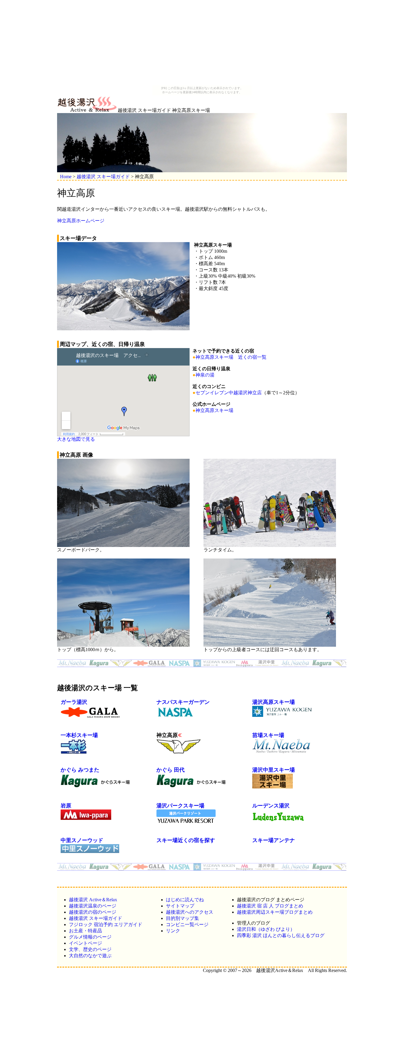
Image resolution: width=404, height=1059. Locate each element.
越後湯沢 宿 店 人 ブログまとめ (270, 905)
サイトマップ (180, 905)
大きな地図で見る (76, 439)
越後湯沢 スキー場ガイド (103, 176)
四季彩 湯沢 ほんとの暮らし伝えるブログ (280, 935)
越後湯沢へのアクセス (189, 912)
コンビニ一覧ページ (187, 924)
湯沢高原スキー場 (273, 702)
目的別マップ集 (182, 918)
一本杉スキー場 (79, 735)
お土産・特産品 (85, 930)
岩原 (66, 806)
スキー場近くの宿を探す (185, 840)
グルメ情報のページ (90, 936)
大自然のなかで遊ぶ (90, 955)
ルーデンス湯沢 (271, 806)
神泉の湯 (204, 374)
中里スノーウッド (82, 840)
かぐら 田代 (170, 770)
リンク (173, 930)
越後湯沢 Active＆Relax (93, 899)
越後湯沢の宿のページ (92, 912)
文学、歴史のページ (90, 949)
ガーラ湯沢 (74, 702)
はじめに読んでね (185, 899)
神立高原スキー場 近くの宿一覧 (230, 357)
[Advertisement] (202, 43)
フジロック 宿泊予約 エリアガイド (105, 924)
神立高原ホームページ (80, 220)
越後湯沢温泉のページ (92, 905)
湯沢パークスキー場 (180, 806)
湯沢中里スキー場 (273, 770)
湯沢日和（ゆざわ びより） (266, 929)
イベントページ (85, 943)
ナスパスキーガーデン (183, 702)
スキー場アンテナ (273, 840)
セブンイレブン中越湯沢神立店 (228, 392)
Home (66, 176)
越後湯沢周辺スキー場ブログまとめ (275, 912)
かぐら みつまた (80, 770)
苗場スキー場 (268, 735)
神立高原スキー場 (214, 410)
